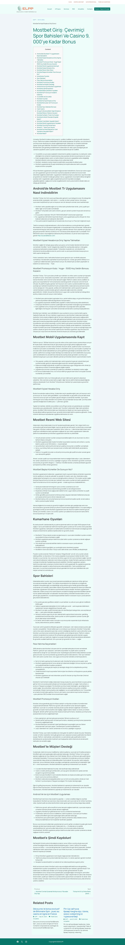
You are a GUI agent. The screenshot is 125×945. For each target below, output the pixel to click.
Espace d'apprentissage (102, 9)
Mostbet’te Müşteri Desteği (45, 84)
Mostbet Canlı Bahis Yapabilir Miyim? (48, 121)
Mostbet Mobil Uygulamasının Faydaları (49, 123)
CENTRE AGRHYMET (79, 2)
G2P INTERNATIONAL (91, 2)
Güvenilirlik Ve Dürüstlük (44, 97)
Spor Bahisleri (41, 78)
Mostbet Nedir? (42, 133)
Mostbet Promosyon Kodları (45, 82)
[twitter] (22, 941)
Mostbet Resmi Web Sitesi (45, 70)
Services (66, 9)
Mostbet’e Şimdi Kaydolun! (45, 88)
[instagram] (26, 941)
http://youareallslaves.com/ (46, 236)
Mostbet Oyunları (42, 99)
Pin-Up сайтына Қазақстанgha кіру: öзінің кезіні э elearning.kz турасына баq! (76, 912)
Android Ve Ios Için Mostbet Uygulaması (49, 86)
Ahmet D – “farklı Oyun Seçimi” (46, 127)
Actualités (81, 9)
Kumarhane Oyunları (43, 76)
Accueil (49, 9)
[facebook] (17, 941)
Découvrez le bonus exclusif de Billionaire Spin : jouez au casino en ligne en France (46, 911)
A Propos (58, 9)
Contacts (90, 9)
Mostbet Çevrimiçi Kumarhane (46, 125)
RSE (73, 9)
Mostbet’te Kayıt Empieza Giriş (46, 101)
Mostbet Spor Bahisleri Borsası (46, 107)
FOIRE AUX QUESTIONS (104, 2)
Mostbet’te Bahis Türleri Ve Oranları (48, 115)
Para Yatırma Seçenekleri (44, 80)
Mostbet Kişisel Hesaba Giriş (46, 68)
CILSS (70, 2)
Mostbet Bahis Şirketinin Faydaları (47, 90)
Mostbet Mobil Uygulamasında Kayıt (48, 66)
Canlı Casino (41, 109)
